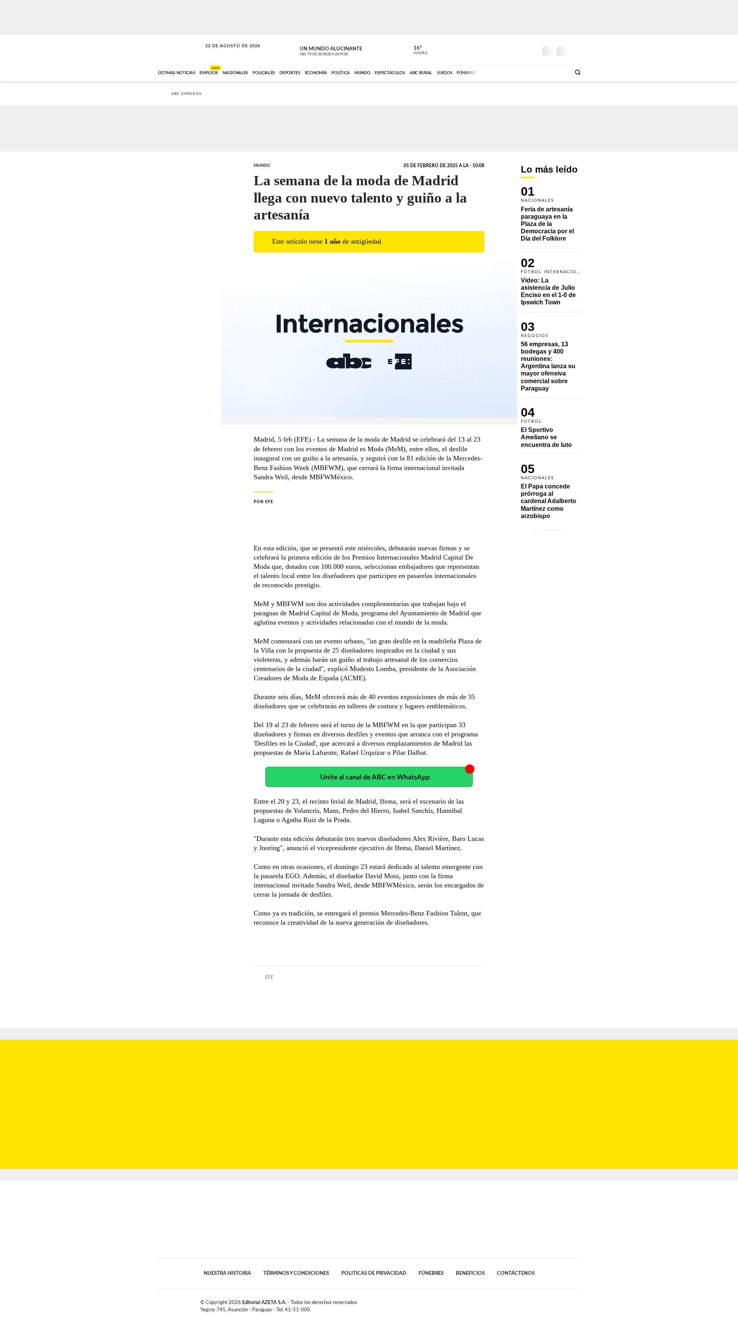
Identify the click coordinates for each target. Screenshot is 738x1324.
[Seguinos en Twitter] (507, 49)
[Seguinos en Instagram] (530, 49)
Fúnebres (431, 1273)
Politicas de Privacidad (373, 1273)
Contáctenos (516, 1273)
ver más (416, 50)
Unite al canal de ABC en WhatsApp (375, 777)
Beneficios (470, 1273)
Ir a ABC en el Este (225, 53)
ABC (179, 50)
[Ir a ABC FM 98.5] (554, 72)
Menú (575, 50)
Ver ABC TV (338, 50)
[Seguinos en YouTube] (519, 49)
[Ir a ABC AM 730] (524, 72)
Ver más (551, 217)
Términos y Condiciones (296, 1273)
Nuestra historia (227, 1273)
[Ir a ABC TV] (503, 72)
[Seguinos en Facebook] (496, 49)
